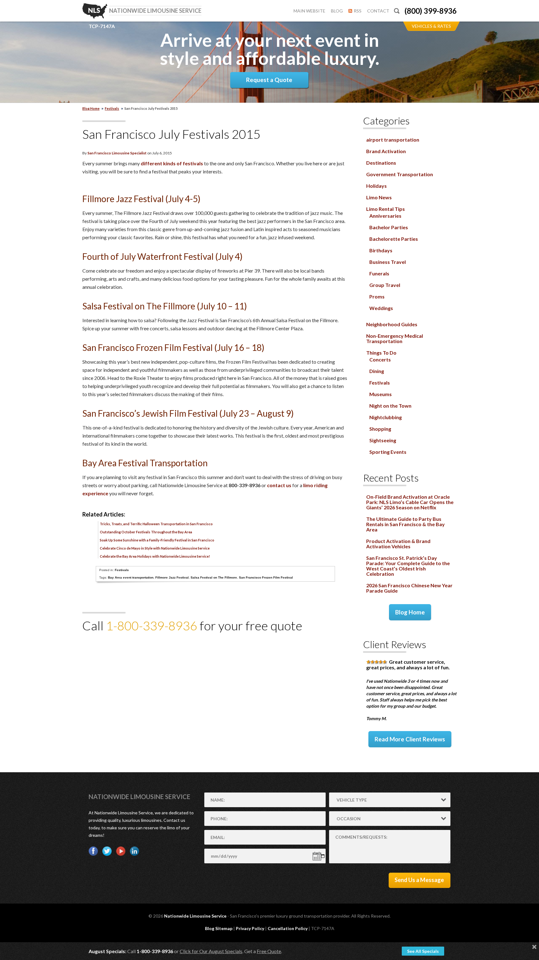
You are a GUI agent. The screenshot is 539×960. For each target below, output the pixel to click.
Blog (337, 10)
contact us (279, 485)
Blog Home (410, 612)
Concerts (380, 359)
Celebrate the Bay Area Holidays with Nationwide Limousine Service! (155, 556)
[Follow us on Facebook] (93, 851)
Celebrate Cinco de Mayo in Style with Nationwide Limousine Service (155, 548)
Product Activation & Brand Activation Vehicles (398, 543)
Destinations (381, 163)
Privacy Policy (250, 928)
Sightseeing (382, 440)
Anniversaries (385, 216)
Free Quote (269, 951)
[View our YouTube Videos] (120, 851)
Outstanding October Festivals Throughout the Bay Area (146, 532)
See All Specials (423, 951)
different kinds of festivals (172, 163)
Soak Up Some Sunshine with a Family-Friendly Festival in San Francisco (157, 540)
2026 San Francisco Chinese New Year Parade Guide (409, 588)
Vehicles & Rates (431, 26)
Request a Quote (269, 79)
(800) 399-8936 (431, 10)
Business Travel (387, 262)
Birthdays (380, 250)
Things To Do (381, 353)
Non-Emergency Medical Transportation (394, 338)
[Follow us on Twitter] (107, 851)
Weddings (381, 308)
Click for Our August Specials (211, 951)
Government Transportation (399, 174)
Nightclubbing (385, 417)
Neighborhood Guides (391, 324)
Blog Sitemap (218, 928)
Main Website (309, 10)
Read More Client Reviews (410, 739)
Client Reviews (394, 644)
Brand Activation (386, 151)
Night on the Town (390, 406)
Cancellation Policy (288, 928)
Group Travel (384, 285)
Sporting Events (387, 452)
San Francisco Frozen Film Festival (266, 577)
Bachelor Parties (388, 227)
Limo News (379, 197)
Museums (380, 394)
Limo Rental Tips (385, 209)
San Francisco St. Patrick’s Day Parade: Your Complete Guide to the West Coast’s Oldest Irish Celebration (408, 566)
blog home (91, 108)
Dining (376, 371)
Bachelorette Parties (393, 239)
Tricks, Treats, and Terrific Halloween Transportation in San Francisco (156, 524)
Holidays (376, 186)
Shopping (380, 429)
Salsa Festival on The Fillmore (214, 577)
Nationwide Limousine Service (139, 796)
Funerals (379, 273)
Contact (378, 10)
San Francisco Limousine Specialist (117, 153)
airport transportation (392, 140)
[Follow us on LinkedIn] (134, 851)
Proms (377, 296)
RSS (358, 10)
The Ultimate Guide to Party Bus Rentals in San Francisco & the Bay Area (405, 524)
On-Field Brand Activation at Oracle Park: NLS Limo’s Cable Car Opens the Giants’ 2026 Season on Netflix (410, 502)
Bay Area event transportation (130, 577)
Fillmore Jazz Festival (172, 577)
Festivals (112, 108)
